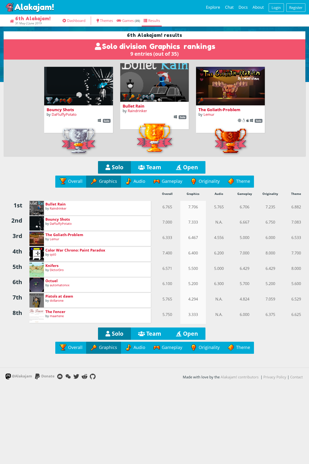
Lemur (209, 114)
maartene (57, 316)
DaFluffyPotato (64, 114)
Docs (243, 7)
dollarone (56, 300)
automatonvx (60, 285)
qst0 (53, 254)
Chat (229, 7)
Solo (116, 167)
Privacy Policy (274, 377)
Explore (213, 7)
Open (190, 167)
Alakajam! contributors (240, 377)
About (258, 7)
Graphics (164, 46)
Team (153, 167)
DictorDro (57, 270)
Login (276, 7)
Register (295, 7)
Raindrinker (137, 110)
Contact (296, 377)
